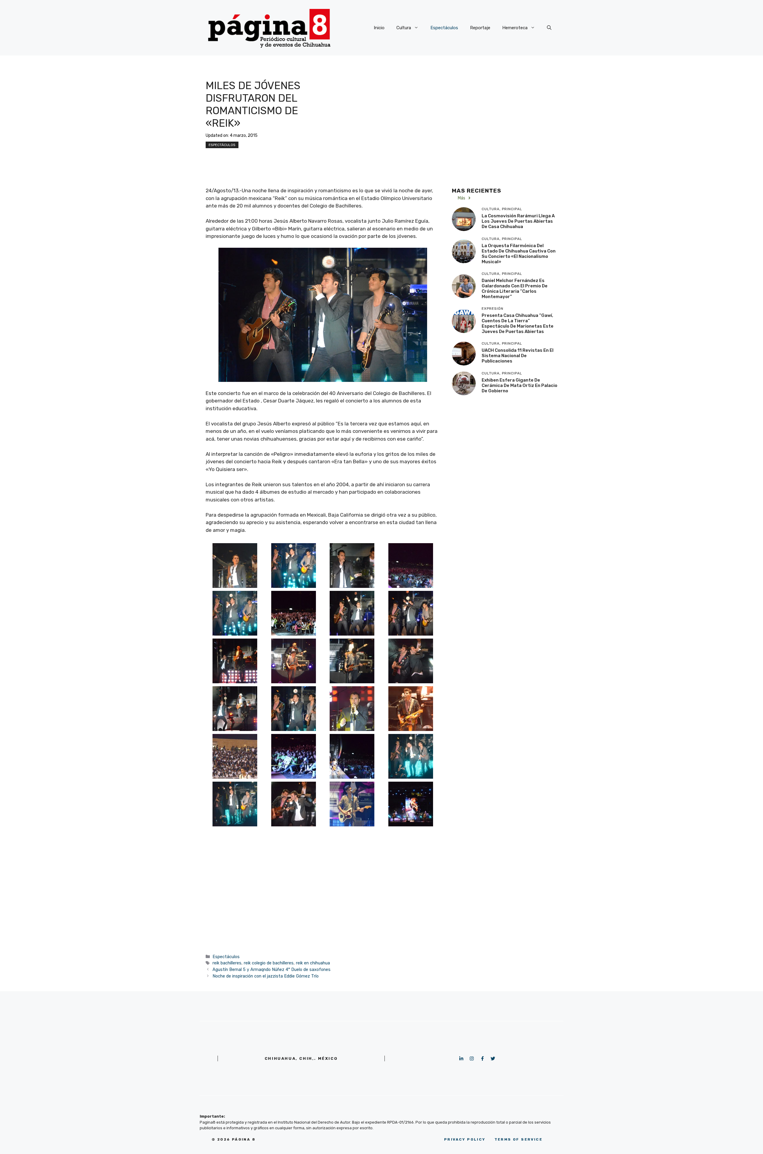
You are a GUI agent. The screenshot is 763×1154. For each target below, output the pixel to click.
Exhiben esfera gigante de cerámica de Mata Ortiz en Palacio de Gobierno (519, 385)
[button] (549, 28)
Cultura (403, 27)
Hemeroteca (515, 27)
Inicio (379, 27)
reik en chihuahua (313, 963)
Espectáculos (444, 27)
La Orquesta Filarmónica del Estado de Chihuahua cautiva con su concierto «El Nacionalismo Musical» (519, 253)
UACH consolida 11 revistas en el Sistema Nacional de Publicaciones (517, 356)
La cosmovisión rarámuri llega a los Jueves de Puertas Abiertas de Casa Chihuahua (518, 221)
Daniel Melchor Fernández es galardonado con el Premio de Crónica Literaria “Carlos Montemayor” (515, 288)
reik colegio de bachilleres (269, 963)
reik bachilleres (227, 963)
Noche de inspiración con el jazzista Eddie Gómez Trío (266, 976)
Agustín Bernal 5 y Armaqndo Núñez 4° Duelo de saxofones (272, 969)
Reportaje (480, 27)
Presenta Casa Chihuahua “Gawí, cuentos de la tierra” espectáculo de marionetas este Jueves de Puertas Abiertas (517, 323)
